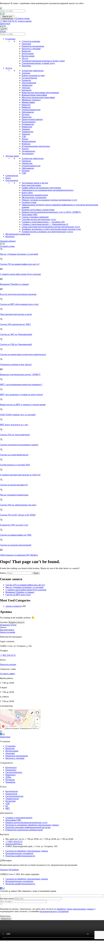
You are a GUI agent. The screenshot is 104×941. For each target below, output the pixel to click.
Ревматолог (27, 127)
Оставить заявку (7, 673)
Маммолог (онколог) (31, 100)
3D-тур (25, 58)
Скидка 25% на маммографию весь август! (25, 585)
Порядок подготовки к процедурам (38, 209)
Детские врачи (12, 156)
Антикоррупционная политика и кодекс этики (43, 61)
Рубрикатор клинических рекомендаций (24, 830)
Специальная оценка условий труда (38, 63)
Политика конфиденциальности (20, 856)
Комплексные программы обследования (40, 92)
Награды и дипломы (31, 48)
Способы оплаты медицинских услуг (39, 219)
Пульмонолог (28, 124)
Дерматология (12, 798)
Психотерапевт (29, 122)
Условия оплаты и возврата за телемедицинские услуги (47, 231)
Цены (8, 178)
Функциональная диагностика (36, 146)
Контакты (9, 236)
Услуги (8, 68)
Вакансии (26, 51)
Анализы (26, 73)
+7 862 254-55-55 (8, 655)
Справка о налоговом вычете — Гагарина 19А (43, 222)
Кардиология (11, 791)
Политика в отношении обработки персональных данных (32, 825)
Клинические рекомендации (35, 195)
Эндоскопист (28, 153)
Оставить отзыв (22, 18)
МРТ (7, 808)
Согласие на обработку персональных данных (26, 851)
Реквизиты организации (33, 46)
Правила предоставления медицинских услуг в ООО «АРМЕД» (51, 212)
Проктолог (27, 117)
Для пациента (11, 180)
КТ (6, 806)
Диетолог (26, 87)
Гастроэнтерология (14, 796)
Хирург (25, 148)
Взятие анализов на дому (33, 75)
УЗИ (24, 136)
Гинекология (11, 794)
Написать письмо (8, 664)
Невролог (26, 105)
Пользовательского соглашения (54, 911)
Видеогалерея (28, 56)
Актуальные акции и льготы (35, 183)
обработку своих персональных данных (75, 909)
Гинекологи (10, 770)
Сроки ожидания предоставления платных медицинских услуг (51, 227)
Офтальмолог (28, 112)
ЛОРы (8, 777)
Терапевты (10, 782)
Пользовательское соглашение (19, 853)
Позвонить (5, 625)
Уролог (25, 139)
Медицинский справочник (17, 234)
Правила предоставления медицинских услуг (26, 822)
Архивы (4, 622)
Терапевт (26, 129)
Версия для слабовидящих (7, 17)
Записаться (5, 23)
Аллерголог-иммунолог (33, 70)
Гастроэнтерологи (13, 772)
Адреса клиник (24, 21)
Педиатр (26, 114)
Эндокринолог (28, 151)
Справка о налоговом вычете (18, 817)
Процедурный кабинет (32, 119)
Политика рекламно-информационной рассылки (28, 827)
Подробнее (14, 869)
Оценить (4, 869)
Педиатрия (10, 801)
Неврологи (10, 775)
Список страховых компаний (35, 217)
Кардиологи (11, 767)
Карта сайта (27, 192)
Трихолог (26, 134)
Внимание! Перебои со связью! (19, 592)
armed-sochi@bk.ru (13, 844)
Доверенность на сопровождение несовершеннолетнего (48, 190)
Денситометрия (29, 83)
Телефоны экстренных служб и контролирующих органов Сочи (51, 229)
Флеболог (26, 144)
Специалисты (11, 175)
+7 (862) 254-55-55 (8, 21)
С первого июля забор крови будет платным (25, 590)
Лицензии (26, 44)
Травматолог (27, 131)
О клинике (10, 39)
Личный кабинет (8, 241)
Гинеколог (26, 80)
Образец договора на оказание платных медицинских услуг (49, 200)
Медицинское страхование (34, 197)
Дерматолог (27, 85)
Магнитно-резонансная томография (38, 97)
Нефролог (26, 107)
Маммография (28, 102)
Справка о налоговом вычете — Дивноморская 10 (45, 224)
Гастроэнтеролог (29, 78)
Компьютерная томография (34, 95)
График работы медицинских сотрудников (41, 188)
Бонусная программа (31, 185)
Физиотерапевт (29, 141)
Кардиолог (27, 90)
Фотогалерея (27, 53)
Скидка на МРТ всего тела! (18, 594)
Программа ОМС (30, 214)
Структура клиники (31, 41)
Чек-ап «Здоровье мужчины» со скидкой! (24, 587)
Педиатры (10, 779)
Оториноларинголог (31, 109)
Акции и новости (13, 606)
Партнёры (26, 66)
